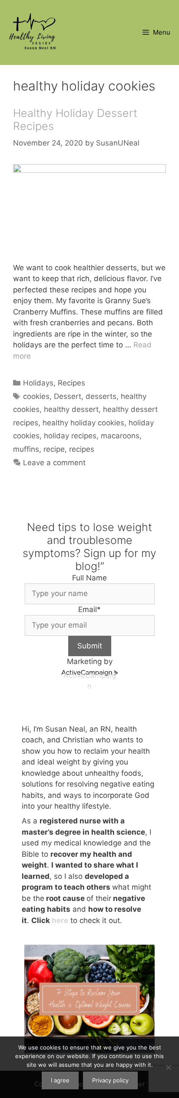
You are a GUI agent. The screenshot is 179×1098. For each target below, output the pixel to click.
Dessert (67, 396)
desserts (101, 396)
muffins (26, 449)
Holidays (38, 383)
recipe (54, 449)
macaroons (120, 435)
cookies (36, 396)
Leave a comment (54, 462)
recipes (81, 449)
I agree (60, 1080)
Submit (89, 645)
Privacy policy (110, 1080)
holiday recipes (70, 435)
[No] (168, 1067)
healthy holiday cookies (83, 422)
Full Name (89, 577)
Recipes (71, 383)
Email (89, 609)
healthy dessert (71, 409)
